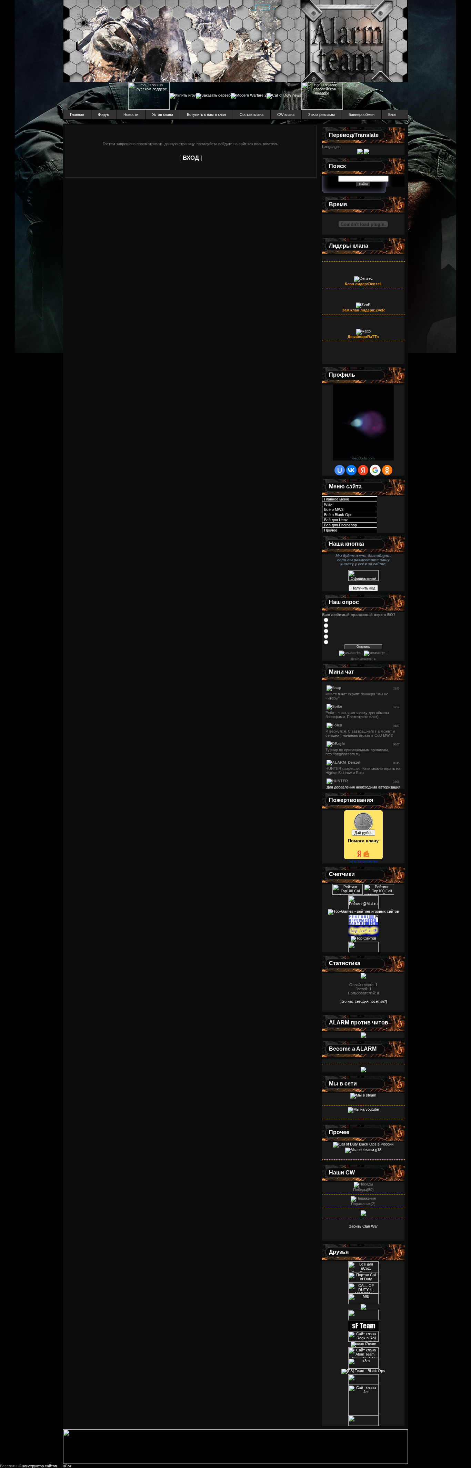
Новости (130, 114)
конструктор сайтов (39, 1466)
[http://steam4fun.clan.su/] (363, 1383)
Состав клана (251, 114)
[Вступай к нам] (363, 1071)
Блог (392, 114)
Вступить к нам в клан (206, 114)
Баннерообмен (361, 114)
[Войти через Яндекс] (363, 470)
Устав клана (162, 114)
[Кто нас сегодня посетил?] (363, 1001)
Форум (104, 114)
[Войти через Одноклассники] (387, 470)
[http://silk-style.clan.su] (363, 1319)
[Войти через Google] (375, 470)
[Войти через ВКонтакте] (351, 470)
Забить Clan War (363, 1226)
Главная (77, 114)
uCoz (67, 1466)
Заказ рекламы (321, 114)
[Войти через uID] (339, 470)
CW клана (285, 114)
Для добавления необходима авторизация (363, 787)
